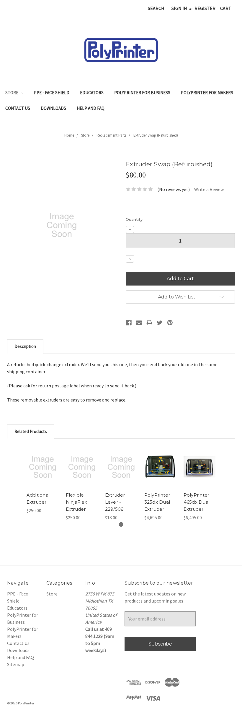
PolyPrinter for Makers (207, 92)
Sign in (179, 8)
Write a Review (209, 189)
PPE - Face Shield (51, 92)
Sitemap (15, 664)
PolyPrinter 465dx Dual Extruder (197, 502)
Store (12, 92)
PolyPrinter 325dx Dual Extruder (157, 502)
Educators (92, 92)
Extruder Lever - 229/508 (115, 502)
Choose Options (160, 475)
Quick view (42, 458)
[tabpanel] (42, 480)
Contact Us (17, 108)
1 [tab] (121, 524)
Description (25, 346)
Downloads (53, 108)
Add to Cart (42, 475)
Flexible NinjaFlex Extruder (76, 502)
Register (204, 8)
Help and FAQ (90, 108)
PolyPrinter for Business (142, 92)
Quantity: (134, 219)
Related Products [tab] (30, 431)
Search (156, 8)
